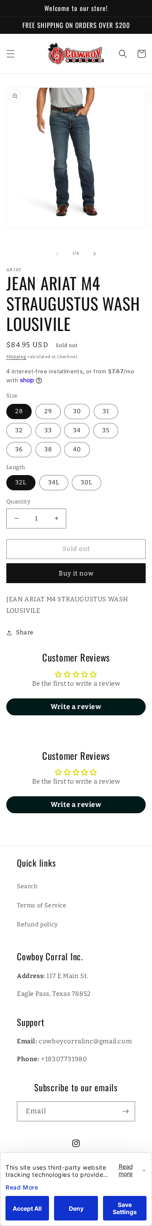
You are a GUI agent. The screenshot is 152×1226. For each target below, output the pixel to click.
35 (105, 430)
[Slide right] (94, 254)
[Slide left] (57, 254)
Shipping (16, 356)
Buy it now (76, 573)
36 (19, 449)
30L (86, 482)
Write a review (76, 707)
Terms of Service (42, 905)
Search (27, 886)
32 (19, 430)
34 (77, 430)
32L (21, 482)
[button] (10, 53)
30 (77, 411)
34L (54, 482)
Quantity (18, 501)
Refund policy (37, 924)
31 (106, 411)
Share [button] (25, 632)
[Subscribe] (125, 1111)
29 (48, 411)
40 (77, 449)
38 (48, 449)
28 (19, 411)
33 (48, 430)
